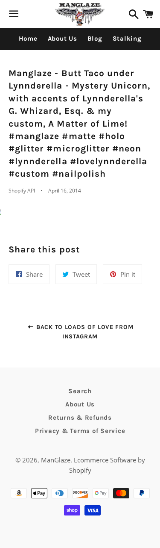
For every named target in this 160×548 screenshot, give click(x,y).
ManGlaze (55, 460)
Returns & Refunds (80, 417)
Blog (94, 38)
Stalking (127, 38)
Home (28, 38)
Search (80, 391)
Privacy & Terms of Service (80, 431)
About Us (62, 38)
